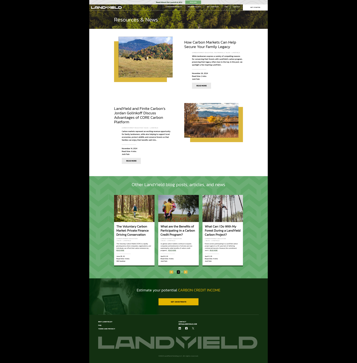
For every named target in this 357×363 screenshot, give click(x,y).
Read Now (193, 2)
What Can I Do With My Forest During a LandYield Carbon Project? (223, 230)
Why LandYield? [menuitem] (213, 7)
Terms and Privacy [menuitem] (106, 329)
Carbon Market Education (202, 53)
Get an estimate (178, 301)
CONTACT (182, 322)
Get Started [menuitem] (255, 7)
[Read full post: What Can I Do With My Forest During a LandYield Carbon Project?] (222, 208)
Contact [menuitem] (236, 7)
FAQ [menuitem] (226, 7)
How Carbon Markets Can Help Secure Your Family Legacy (210, 44)
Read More (201, 85)
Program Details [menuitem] (194, 7)
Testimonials (219, 53)
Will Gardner (120, 261)
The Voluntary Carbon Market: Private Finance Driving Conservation (132, 230)
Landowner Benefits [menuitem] (174, 7)
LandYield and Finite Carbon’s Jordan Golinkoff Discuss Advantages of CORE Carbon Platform (139, 115)
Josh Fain (196, 79)
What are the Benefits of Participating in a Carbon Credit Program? (178, 230)
